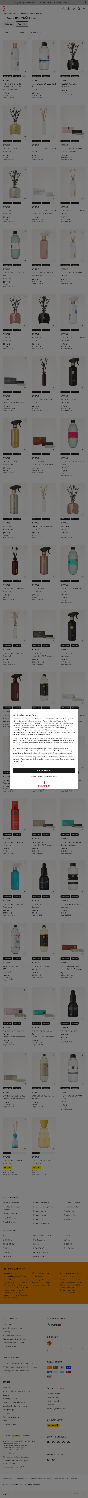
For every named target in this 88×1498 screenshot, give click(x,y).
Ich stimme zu (44, 770)
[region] (44, 749)
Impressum (19, 761)
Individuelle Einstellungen (44, 776)
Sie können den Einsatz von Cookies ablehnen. (56, 753)
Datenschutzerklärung (67, 759)
